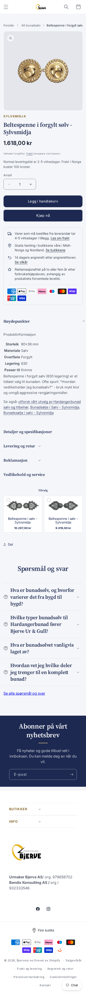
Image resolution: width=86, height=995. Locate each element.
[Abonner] (72, 774)
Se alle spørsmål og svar (24, 693)
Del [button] (10, 544)
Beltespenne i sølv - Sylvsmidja (22, 520)
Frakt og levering (29, 968)
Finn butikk (46, 930)
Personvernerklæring (29, 977)
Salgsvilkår (74, 960)
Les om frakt (60, 238)
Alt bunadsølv (31, 25)
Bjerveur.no (25, 960)
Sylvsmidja (14, 116)
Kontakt (45, 985)
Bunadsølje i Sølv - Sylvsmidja (54, 407)
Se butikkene (55, 250)
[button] (6, 7)
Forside (8, 25)
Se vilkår (21, 262)
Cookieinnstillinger (63, 977)
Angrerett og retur (60, 968)
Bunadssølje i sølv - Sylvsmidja (28, 413)
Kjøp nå (43, 215)
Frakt (29, 153)
